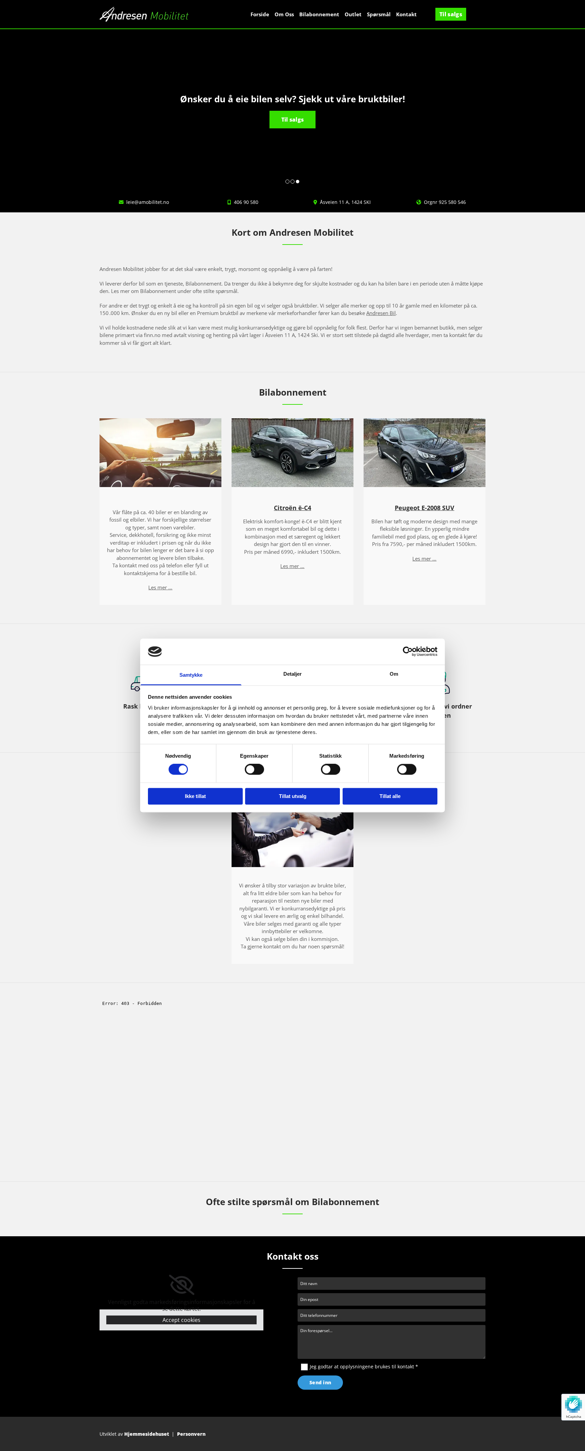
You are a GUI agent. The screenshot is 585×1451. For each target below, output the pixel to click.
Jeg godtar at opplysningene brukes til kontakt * (364, 1366)
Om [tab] (394, 674)
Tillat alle (390, 796)
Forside (260, 14)
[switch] (254, 769)
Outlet (353, 14)
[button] (450, 14)
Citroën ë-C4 (292, 508)
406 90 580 (246, 202)
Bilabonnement (319, 14)
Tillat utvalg (292, 796)
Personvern (191, 1434)
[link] (181, 1285)
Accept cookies (181, 1320)
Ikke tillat (195, 796)
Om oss (284, 14)
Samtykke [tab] (191, 675)
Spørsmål (379, 14)
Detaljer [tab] (292, 674)
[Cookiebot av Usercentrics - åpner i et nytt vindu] (407, 652)
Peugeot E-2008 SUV (424, 508)
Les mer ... (160, 587)
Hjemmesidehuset (146, 1434)
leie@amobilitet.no (147, 202)
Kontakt (406, 14)
